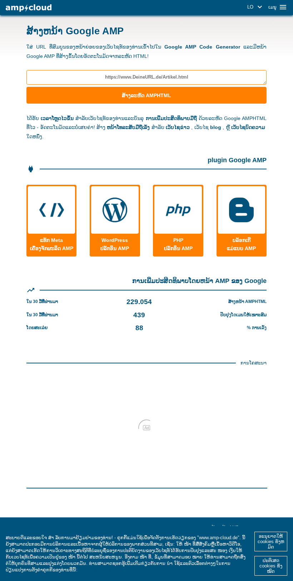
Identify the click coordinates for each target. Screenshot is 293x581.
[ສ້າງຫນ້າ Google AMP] (28, 8)
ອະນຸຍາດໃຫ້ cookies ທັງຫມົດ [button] (271, 541)
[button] (255, 7)
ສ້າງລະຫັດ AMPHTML (146, 95)
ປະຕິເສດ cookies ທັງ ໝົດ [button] (270, 566)
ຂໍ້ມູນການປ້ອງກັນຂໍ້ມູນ (100, 569)
